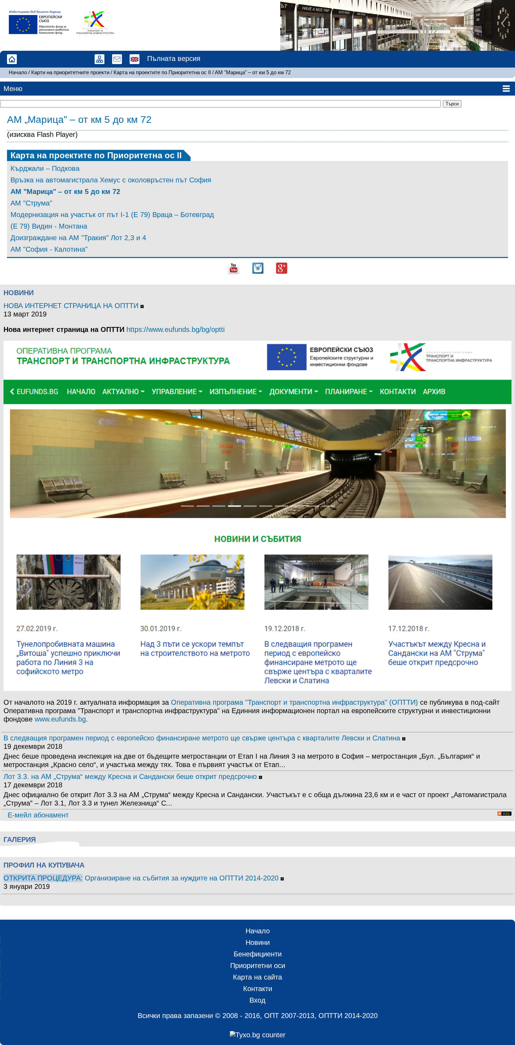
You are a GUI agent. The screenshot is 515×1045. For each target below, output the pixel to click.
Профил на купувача (44, 865)
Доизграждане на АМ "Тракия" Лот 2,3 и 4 (78, 238)
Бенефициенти (258, 954)
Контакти (65, 59)
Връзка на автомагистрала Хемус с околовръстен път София (111, 180)
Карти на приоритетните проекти (70, 72)
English (135, 59)
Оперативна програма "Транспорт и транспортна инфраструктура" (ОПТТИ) (294, 702)
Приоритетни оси (257, 965)
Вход (257, 1000)
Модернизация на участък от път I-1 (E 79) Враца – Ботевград (112, 214)
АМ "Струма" (31, 203)
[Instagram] (258, 267)
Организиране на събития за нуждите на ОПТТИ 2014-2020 (183, 878)
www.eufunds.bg (60, 719)
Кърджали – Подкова (45, 168)
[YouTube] (234, 267)
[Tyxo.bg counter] (257, 1035)
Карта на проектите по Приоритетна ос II (162, 72)
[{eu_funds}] (42, 22)
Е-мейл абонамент (38, 815)
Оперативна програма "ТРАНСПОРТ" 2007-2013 (82, 59)
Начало (12, 59)
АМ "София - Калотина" (49, 249)
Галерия (20, 839)
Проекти (30, 59)
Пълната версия (173, 58)
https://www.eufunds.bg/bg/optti (175, 329)
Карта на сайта (100, 59)
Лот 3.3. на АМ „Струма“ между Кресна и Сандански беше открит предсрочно (131, 776)
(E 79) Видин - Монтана (49, 226)
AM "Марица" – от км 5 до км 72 (253, 72)
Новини (19, 293)
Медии (47, 59)
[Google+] (281, 267)
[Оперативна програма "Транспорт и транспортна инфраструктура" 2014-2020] (95, 22)
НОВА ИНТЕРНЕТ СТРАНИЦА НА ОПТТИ (72, 305)
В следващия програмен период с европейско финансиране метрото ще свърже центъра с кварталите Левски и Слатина (203, 738)
